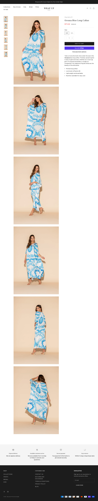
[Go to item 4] (6, 40)
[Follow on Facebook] (4, 491)
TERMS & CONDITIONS (42, 481)
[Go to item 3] (6, 33)
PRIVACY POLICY (40, 484)
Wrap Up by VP (68, 17)
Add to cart (79, 43)
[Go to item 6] (6, 54)
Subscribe (79, 485)
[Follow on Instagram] (8, 491)
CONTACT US (39, 474)
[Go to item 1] (6, 19)
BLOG (37, 486)
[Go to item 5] (6, 47)
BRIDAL (5, 479)
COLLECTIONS (7, 474)
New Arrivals (17, 7)
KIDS (4, 482)
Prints (37, 7)
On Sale (5, 9)
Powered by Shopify (15, 496)
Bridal (31, 7)
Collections (6, 7)
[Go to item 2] (6, 26)
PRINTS (5, 477)
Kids (24, 7)
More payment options (79, 51)
